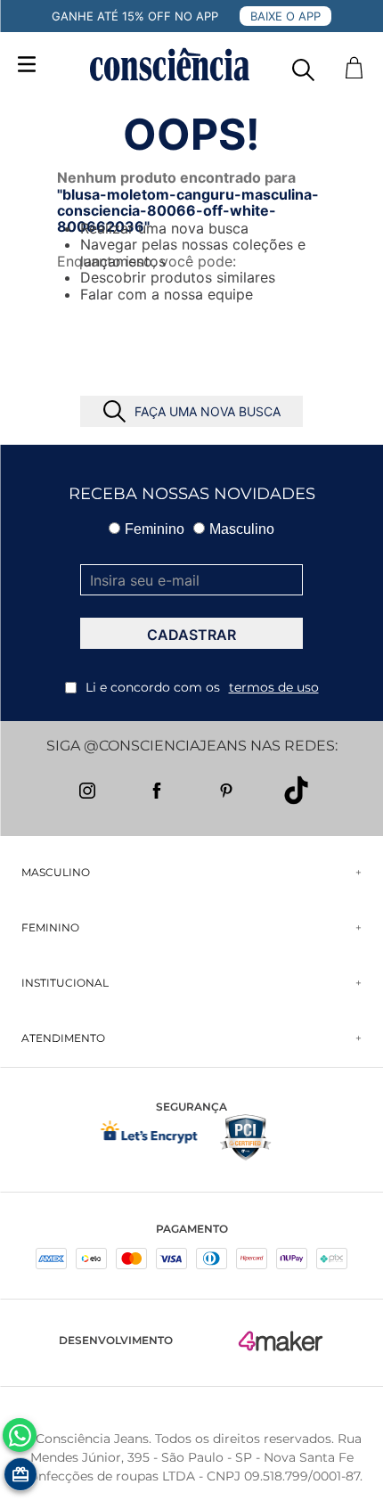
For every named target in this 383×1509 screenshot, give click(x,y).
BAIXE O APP (285, 16)
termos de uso (274, 687)
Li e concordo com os (202, 687)
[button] (303, 65)
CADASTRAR (191, 635)
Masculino (241, 529)
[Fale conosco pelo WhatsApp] (20, 1435)
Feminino (154, 529)
